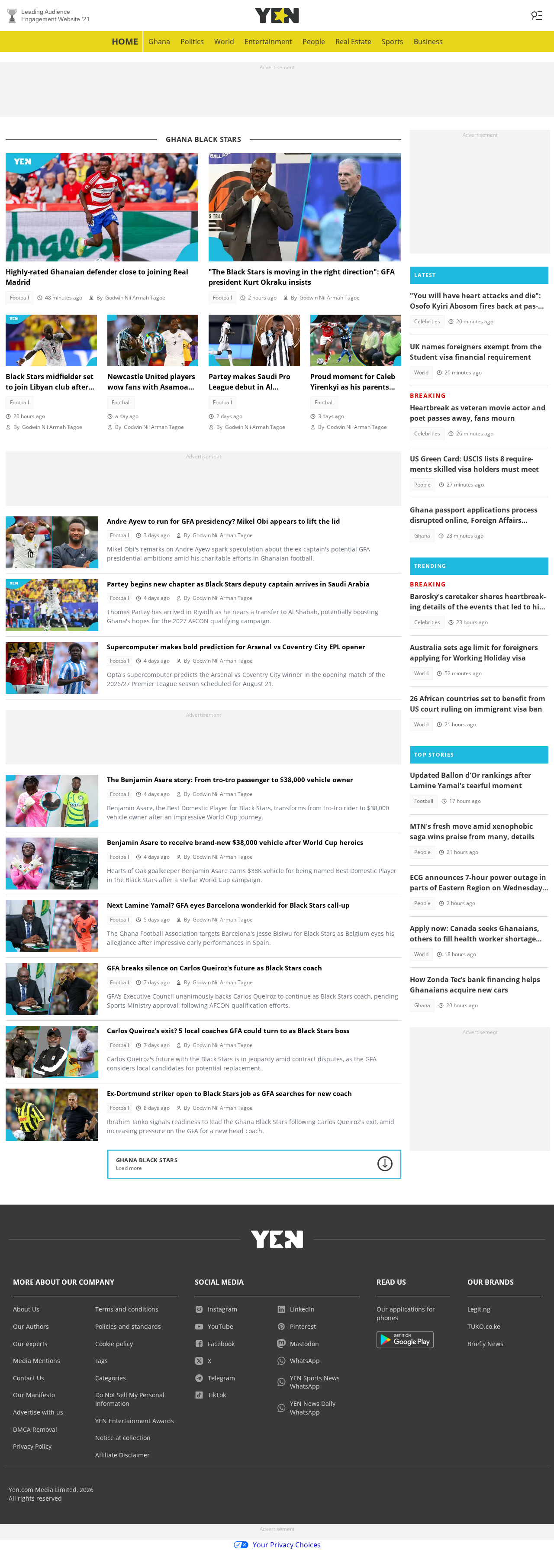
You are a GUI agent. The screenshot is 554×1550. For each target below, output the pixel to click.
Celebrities (427, 321)
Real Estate (353, 41)
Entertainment (268, 41)
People (314, 41)
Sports (392, 41)
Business (428, 41)
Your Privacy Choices (287, 1545)
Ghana (159, 41)
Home (125, 41)
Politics (192, 41)
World (224, 41)
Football (19, 297)
